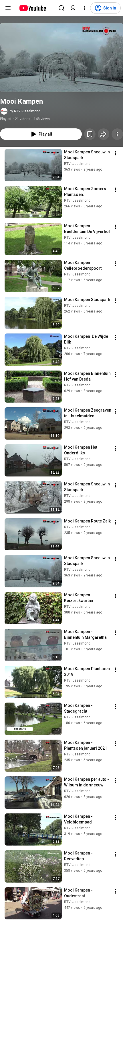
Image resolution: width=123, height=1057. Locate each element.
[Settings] (84, 8)
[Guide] (8, 8)
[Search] (61, 8)
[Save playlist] (90, 134)
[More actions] (117, 134)
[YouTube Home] (32, 8)
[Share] (103, 134)
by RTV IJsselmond (25, 111)
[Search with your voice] (73, 8)
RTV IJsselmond (77, 164)
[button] (61, 57)
